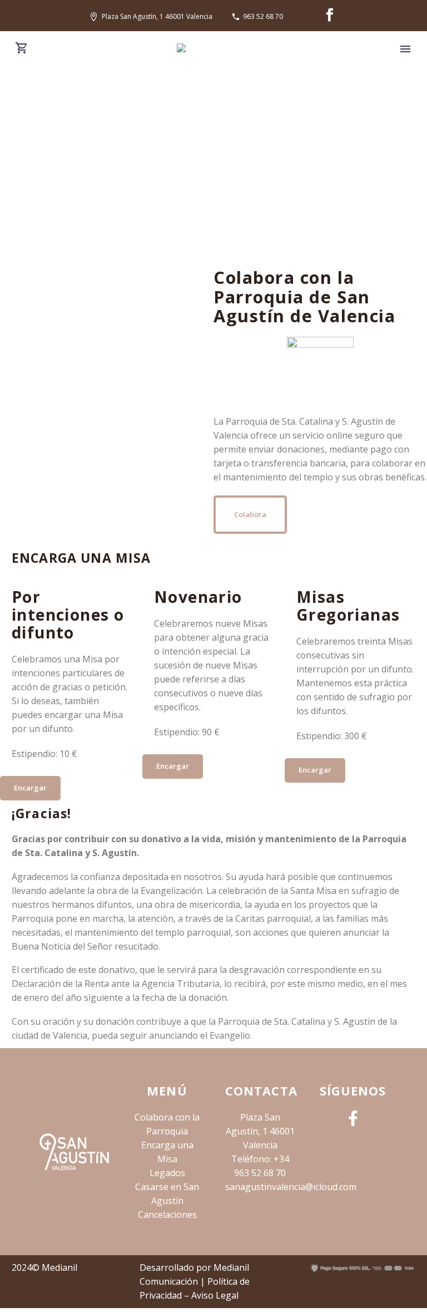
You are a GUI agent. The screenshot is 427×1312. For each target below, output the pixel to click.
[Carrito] (22, 48)
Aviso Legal (215, 1295)
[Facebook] (329, 15)
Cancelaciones (167, 1214)
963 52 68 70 (263, 16)
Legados (167, 1173)
